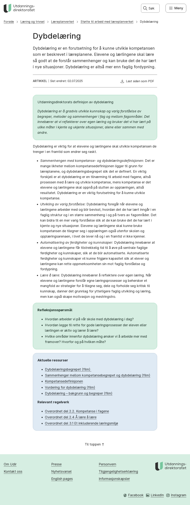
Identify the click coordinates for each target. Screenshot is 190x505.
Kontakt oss (13, 471)
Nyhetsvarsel (61, 471)
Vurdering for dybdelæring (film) (70, 387)
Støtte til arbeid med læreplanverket (107, 21)
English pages (62, 479)
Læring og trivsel (32, 21)
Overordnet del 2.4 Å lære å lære (70, 417)
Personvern (107, 464)
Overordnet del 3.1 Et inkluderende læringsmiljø (81, 423)
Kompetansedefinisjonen (64, 381)
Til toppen (93, 444)
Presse (56, 464)
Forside (9, 21)
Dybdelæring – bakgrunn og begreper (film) (78, 393)
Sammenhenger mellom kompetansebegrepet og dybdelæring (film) (97, 375)
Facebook (136, 495)
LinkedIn (157, 495)
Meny (178, 8)
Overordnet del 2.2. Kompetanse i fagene (77, 411)
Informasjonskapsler (114, 479)
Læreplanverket (62, 21)
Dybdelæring (149, 21)
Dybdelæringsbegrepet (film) (68, 369)
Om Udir (10, 464)
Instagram (178, 495)
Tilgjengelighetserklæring (118, 471)
